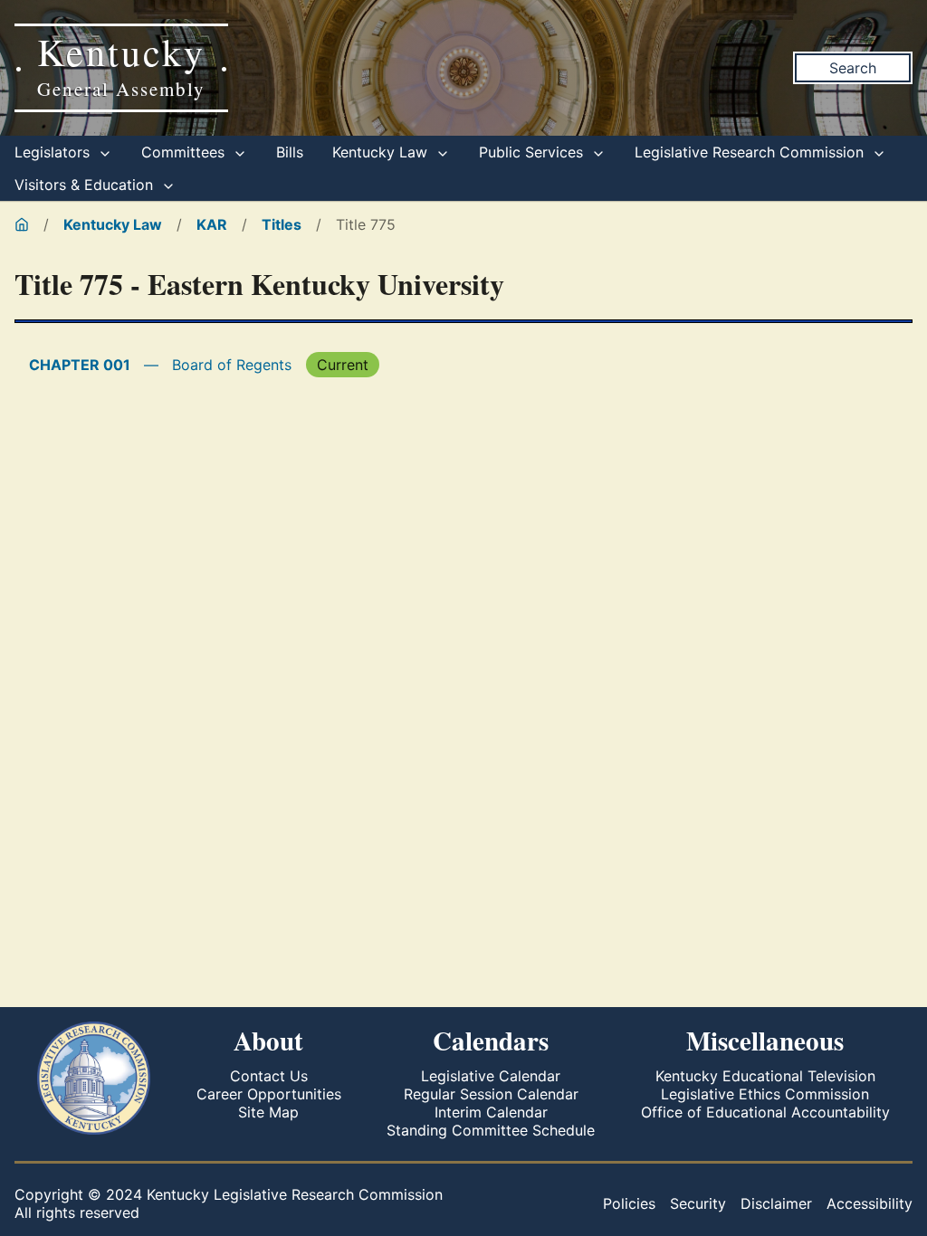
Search (852, 68)
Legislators (54, 152)
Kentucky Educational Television (765, 1076)
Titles (281, 224)
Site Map (268, 1112)
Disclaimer (776, 1203)
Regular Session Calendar (491, 1094)
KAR (211, 224)
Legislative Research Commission (751, 152)
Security (698, 1203)
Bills (289, 152)
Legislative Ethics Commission (765, 1094)
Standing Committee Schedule (491, 1130)
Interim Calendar (491, 1112)
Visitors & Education (86, 185)
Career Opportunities (268, 1094)
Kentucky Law (382, 152)
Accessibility (870, 1203)
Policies (629, 1203)
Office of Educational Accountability (765, 1112)
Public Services (533, 152)
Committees (185, 152)
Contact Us (269, 1076)
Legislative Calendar (490, 1076)
